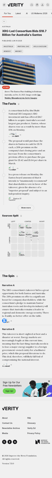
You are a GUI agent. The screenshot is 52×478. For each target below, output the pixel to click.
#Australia (8, 46)
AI (27, 13)
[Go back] (15, 21)
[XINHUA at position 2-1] (21, 254)
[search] (48, 5)
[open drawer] (4, 5)
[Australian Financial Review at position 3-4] (28, 233)
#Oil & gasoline (40, 46)
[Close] (49, 381)
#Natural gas (23, 46)
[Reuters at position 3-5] (28, 226)
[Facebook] (9, 442)
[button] (34, 233)
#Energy (7, 51)
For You (7, 13)
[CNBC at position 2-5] (21, 226)
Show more (26, 208)
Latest (18, 13)
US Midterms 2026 (39, 13)
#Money (18, 51)
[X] (4, 442)
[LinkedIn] (15, 442)
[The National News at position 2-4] (21, 233)
